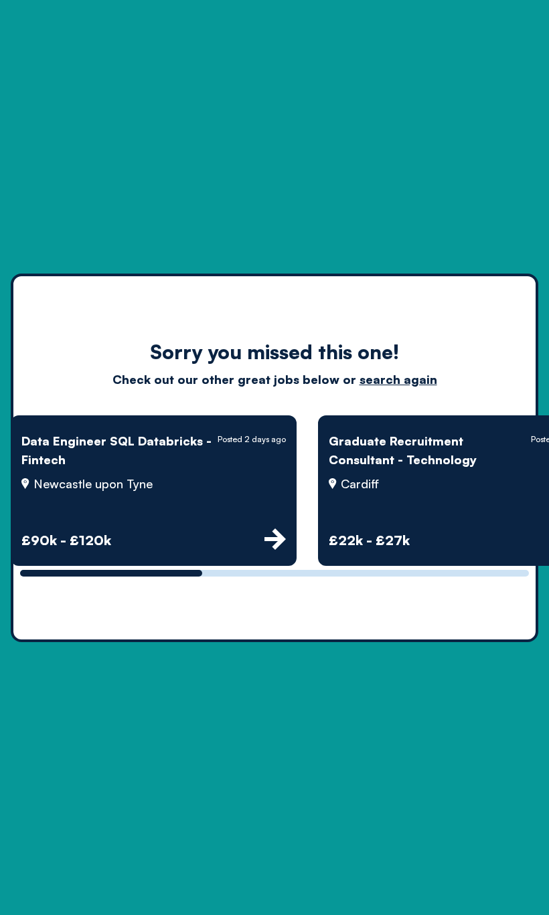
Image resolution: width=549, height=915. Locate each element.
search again (398, 379)
